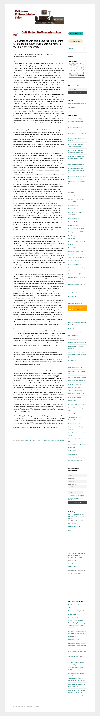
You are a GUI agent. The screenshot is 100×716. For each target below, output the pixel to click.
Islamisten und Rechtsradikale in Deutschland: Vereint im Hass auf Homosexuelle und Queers (77, 170)
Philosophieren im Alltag (74, 393)
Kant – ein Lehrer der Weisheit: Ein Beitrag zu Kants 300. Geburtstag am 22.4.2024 (76, 692)
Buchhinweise (72, 225)
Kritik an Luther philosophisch (76, 342)
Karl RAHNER (72, 335)
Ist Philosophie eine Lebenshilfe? (77, 313)
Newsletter (40, 27)
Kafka (69, 319)
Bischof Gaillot (72, 222)
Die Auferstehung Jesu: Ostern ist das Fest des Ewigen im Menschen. (77, 634)
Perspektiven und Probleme (75, 380)
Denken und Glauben (31, 440)
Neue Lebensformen (74, 367)
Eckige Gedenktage (73, 274)
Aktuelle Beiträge (75, 41)
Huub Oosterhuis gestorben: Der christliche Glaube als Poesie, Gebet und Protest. (77, 654)
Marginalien (71, 360)
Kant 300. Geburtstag (74, 332)
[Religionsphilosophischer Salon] (38, 24)
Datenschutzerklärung (74, 611)
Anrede (70, 490)
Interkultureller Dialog (74, 303)
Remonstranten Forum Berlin (76, 404)
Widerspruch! (71, 454)
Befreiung (71, 208)
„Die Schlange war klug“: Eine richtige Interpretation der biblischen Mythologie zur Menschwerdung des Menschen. (38, 43)
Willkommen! (31, 27)
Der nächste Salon (73, 261)
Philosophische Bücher (74, 228)
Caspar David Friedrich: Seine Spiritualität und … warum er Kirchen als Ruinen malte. (77, 646)
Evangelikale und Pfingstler (75, 277)
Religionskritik (72, 400)
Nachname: (71, 478)
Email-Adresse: (72, 484)
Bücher (55, 27)
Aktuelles (49, 27)
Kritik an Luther (72, 339)
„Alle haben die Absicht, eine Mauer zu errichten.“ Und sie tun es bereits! (76, 158)
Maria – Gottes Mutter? (74, 364)
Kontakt (62, 27)
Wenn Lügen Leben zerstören (76, 164)
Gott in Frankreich (73, 293)
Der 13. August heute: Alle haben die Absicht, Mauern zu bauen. (77, 516)
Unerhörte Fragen (75, 33)
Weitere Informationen (74, 526)
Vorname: (70, 473)
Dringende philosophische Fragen (77, 268)
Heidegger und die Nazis (75, 300)
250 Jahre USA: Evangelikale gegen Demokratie (76, 554)
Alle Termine (71, 107)
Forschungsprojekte (44, 440)
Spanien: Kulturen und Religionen (77, 407)
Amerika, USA (72, 205)
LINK (69, 531)
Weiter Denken (72, 450)
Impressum (69, 27)
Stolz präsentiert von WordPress (23, 705)
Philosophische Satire (74, 397)
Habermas (71, 296)
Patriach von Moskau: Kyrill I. (76, 377)
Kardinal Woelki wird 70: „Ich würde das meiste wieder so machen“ (75, 121)
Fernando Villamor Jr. (33, 706)
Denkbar (70, 248)
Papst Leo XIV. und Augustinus (76, 371)
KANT (70, 328)
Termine (70, 413)
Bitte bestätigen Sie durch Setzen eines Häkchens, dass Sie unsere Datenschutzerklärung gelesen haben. (76, 497)
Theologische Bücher (57, 440)
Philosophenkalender (73, 384)
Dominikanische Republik (75, 264)
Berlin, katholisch (72, 218)
